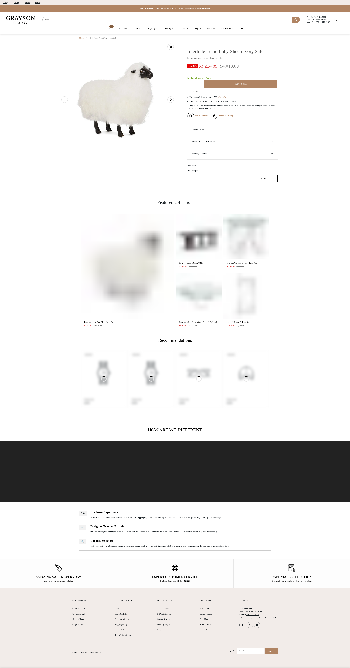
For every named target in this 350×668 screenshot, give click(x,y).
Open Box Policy (121, 614)
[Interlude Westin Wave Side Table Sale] (246, 237)
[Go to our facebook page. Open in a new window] (242, 625)
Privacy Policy (120, 630)
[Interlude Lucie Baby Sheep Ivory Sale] (127, 266)
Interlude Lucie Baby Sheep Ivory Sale (99, 322)
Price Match (204, 619)
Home (27, 3)
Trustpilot (230, 651)
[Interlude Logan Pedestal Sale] (246, 296)
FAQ (117, 608)
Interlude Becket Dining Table (191, 263)
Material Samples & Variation (203, 142)
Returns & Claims (122, 619)
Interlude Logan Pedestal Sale (238, 322)
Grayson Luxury (78, 608)
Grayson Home (78, 619)
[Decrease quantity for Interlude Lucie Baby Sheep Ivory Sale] (189, 84)
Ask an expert (193, 171)
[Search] (296, 20)
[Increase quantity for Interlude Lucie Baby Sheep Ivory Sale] (199, 84)
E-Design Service (164, 614)
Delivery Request (164, 625)
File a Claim (204, 608)
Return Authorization (208, 625)
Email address (244, 651)
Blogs (159, 630)
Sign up (271, 651)
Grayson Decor (78, 625)
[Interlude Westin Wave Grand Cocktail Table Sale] (199, 296)
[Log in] (336, 20)
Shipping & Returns (200, 154)
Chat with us (265, 178)
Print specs (192, 166)
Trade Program (163, 608)
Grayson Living (78, 614)
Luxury (5, 3)
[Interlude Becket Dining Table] (199, 237)
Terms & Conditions (123, 635)
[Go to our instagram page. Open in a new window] (250, 625)
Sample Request (163, 619)
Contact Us (204, 630)
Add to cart (241, 84)
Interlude (193, 58)
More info (222, 97)
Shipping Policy (121, 625)
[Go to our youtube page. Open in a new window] (257, 625)
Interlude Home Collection (212, 58)
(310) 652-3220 (252, 615)
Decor (37, 3)
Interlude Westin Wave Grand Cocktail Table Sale (198, 322)
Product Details (198, 130)
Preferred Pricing (225, 116)
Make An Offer (201, 116)
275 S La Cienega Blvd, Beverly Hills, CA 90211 (258, 618)
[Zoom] (171, 47)
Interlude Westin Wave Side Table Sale (242, 263)
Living (16, 3)
